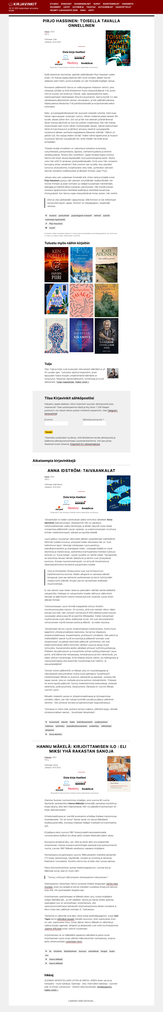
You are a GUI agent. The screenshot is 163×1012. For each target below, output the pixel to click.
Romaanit (66, 4)
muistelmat (93, 951)
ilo (50, 951)
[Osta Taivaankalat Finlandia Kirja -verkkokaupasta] (67, 504)
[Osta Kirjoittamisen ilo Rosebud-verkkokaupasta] (82, 785)
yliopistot (49, 730)
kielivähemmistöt (84, 722)
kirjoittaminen (70, 951)
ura (46, 955)
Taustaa (91, 7)
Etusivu (54, 4)
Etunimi (49, 419)
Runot (97, 4)
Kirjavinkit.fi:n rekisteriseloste (85, 444)
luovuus (82, 951)
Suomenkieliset (82, 4)
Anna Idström (55, 734)
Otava (47, 32)
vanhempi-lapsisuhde (55, 219)
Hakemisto (128, 4)
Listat (66, 7)
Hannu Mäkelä (55, 959)
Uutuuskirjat (105, 7)
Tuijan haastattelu (65, 382)
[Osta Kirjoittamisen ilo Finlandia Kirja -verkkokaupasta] (67, 785)
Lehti (91, 10)
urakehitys (94, 726)
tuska (112, 951)
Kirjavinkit (25, 4)
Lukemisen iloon (74, 941)
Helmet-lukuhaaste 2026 (64, 10)
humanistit (54, 722)
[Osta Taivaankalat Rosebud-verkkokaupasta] (81, 504)
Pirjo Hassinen (55, 223)
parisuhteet (64, 215)
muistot (52, 215)
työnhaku (60, 726)
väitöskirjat (106, 726)
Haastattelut (123, 7)
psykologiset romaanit (81, 215)
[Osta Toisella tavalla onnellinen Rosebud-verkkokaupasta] (81, 59)
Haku (83, 10)
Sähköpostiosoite (93, 419)
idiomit (64, 722)
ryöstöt (106, 215)
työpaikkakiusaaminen (77, 726)
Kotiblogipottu (104, 987)
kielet (72, 722)
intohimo (58, 951)
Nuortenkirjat (111, 4)
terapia (104, 951)
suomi (52, 228)
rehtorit (97, 215)
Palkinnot (55, 7)
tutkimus (49, 726)
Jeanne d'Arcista (53, 928)
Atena (47, 477)
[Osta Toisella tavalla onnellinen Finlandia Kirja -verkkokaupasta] (67, 59)
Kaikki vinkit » (82, 382)
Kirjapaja (48, 757)
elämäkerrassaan (65, 919)
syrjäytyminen (101, 722)
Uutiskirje (78, 7)
